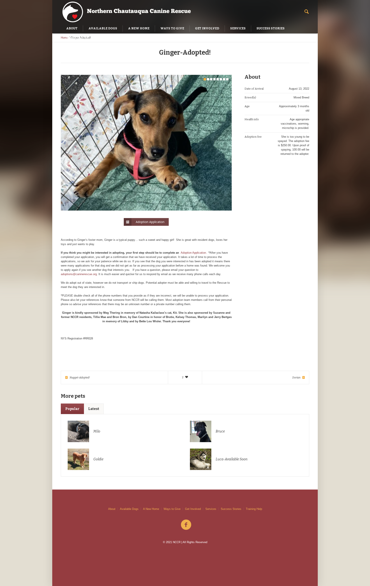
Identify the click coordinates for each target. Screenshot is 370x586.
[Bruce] (200, 431)
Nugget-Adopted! (80, 377)
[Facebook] (186, 525)
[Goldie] (78, 459)
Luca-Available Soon (232, 459)
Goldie (98, 459)
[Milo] (78, 431)
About (111, 509)
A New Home (151, 509)
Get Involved (193, 509)
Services (210, 509)
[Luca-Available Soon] (200, 459)
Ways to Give (172, 509)
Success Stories (231, 509)
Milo (96, 431)
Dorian (296, 377)
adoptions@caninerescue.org (79, 274)
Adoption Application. (194, 252)
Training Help (254, 509)
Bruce (220, 431)
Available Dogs (129, 509)
